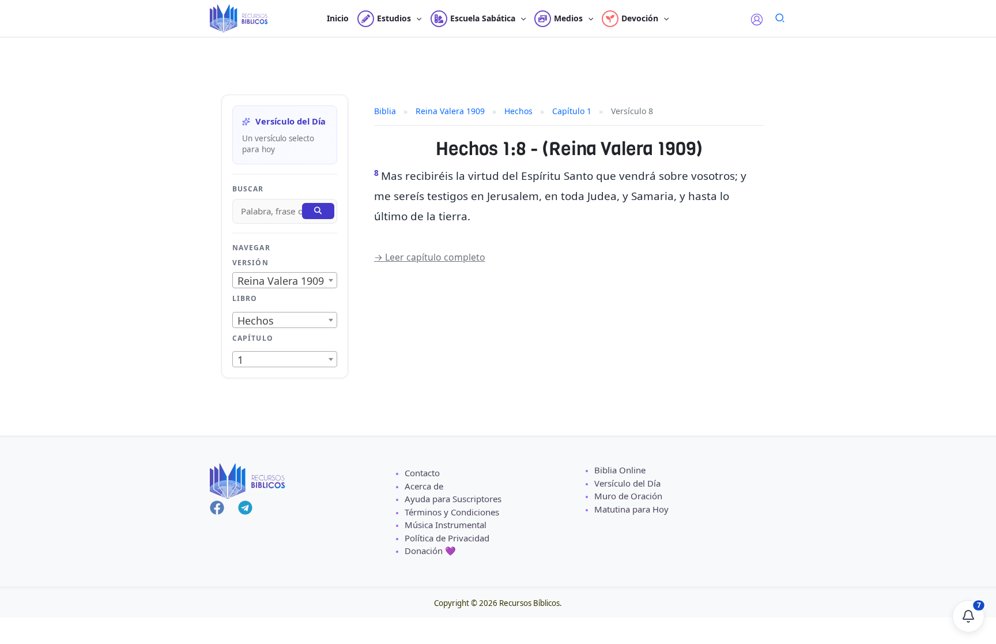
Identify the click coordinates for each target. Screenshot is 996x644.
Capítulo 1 (571, 111)
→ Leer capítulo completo (429, 257)
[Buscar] (318, 211)
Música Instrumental (445, 524)
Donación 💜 (430, 550)
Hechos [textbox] (255, 320)
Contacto (422, 473)
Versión (250, 263)
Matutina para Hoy (631, 509)
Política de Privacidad (447, 538)
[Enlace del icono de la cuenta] (756, 19)
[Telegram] (245, 507)
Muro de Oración (628, 496)
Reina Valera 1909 (450, 111)
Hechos (518, 111)
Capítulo (252, 338)
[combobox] (284, 280)
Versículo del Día (627, 483)
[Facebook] (217, 507)
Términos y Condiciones (452, 512)
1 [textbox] (240, 360)
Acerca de (424, 486)
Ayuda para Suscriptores (453, 498)
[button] (416, 18)
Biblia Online (620, 470)
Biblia (385, 111)
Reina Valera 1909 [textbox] (280, 281)
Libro (244, 298)
